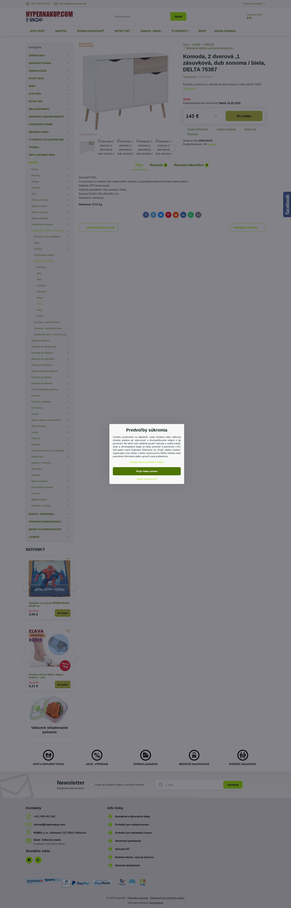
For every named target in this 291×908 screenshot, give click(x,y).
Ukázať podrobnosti (147, 478)
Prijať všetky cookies (146, 471)
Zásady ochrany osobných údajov (147, 462)
